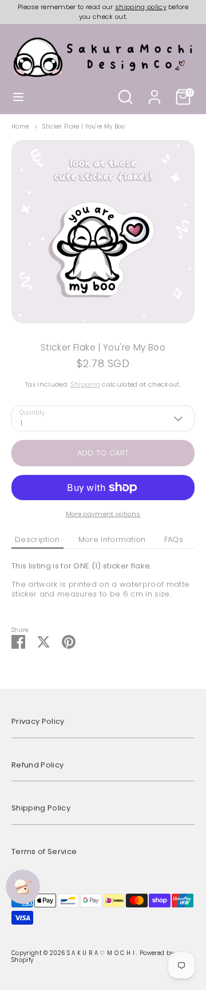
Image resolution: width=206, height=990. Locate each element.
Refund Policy (37, 764)
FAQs (173, 539)
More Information (112, 539)
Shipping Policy (40, 807)
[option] (103, 231)
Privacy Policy (38, 721)
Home (20, 126)
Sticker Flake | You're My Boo (83, 126)
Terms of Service (44, 851)
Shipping (85, 384)
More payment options (103, 514)
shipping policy (141, 6)
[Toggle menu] (18, 96)
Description (37, 539)
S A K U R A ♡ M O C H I (102, 953)
